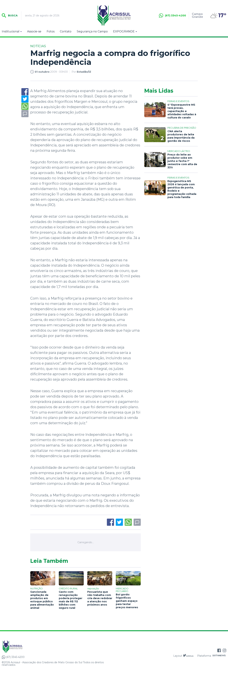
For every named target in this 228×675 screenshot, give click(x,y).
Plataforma (204, 655)
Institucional (10, 31)
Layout (177, 655)
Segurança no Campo (92, 31)
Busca (12, 15)
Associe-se (34, 31)
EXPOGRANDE (124, 31)
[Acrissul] (114, 15)
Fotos (51, 31)
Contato (65, 31)
